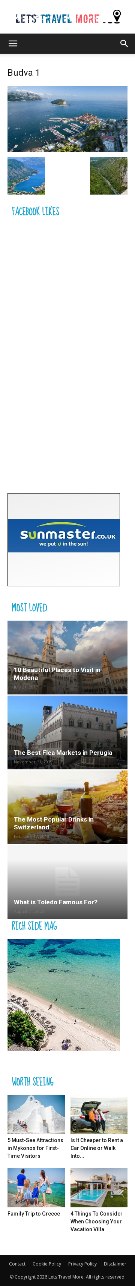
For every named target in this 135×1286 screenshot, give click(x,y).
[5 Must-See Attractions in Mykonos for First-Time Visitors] (36, 1114)
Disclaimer (115, 1264)
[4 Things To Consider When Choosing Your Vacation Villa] (99, 1187)
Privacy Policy (82, 1264)
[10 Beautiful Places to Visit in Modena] (68, 657)
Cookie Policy (47, 1264)
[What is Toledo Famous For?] (68, 882)
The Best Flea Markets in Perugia (63, 752)
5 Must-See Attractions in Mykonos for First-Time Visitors (35, 1148)
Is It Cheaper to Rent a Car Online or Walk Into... (96, 1148)
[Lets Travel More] (67, 17)
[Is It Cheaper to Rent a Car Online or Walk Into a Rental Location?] (99, 1114)
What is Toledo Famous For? (56, 902)
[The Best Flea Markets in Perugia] (68, 732)
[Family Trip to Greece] (36, 1187)
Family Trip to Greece (34, 1214)
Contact (17, 1264)
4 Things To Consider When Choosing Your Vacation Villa (96, 1221)
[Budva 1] (68, 149)
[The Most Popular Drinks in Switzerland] (68, 807)
